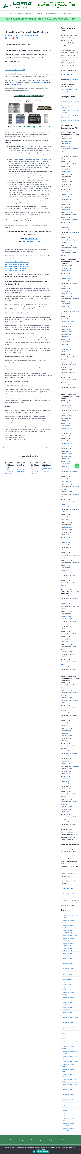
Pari (76, 219)
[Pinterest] (13, 38)
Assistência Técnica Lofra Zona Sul (15, 270)
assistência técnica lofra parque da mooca (68, 944)
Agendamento (43, 1140)
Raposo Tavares (69, 789)
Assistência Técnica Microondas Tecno (9, 465)
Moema (66, 535)
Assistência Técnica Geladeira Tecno (21, 465)
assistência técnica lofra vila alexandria (69, 1109)
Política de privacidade (69, 1140)
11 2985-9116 (49, 5)
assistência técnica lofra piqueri (68, 998)
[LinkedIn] (17, 38)
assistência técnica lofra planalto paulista (68, 1008)
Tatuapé (66, 641)
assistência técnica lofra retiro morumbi (69, 1032)
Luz (76, 214)
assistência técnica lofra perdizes (68, 988)
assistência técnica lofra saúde (70, 1061)
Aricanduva (67, 616)
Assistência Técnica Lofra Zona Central (17, 262)
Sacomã (66, 550)
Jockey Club (68, 527)
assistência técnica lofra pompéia (68, 1013)
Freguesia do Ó (68, 293)
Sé (76, 247)
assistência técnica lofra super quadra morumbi (70, 1075)
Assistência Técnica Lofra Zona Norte (16, 268)
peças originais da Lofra (37, 159)
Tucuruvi (66, 352)
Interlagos (67, 458)
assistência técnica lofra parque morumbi (68, 968)
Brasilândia (67, 271)
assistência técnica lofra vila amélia (69, 1119)
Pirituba (66, 781)
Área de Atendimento (31, 1140)
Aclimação (67, 143)
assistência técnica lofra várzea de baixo (68, 1129)
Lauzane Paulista (69, 321)
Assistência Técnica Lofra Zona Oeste (16, 264)
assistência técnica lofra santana (68, 1047)
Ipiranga (66, 466)
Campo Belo (68, 428)
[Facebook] (6, 38)
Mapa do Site (57, 1140)
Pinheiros (67, 773)
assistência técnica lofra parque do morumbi (68, 949)
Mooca (66, 629)
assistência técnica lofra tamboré (68, 1090)
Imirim (77, 298)
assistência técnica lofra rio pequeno (69, 1037)
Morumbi (67, 542)
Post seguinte (51, 448)
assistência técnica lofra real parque (69, 1027)
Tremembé (67, 344)
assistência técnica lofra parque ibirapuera (68, 959)
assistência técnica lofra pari (69, 935)
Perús (77, 766)
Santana (66, 336)
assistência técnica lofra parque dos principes (68, 954)
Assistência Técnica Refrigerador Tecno (34, 465)
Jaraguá (66, 741)
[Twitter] (10, 38)
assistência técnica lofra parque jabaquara (68, 964)
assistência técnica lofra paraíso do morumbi (68, 931)
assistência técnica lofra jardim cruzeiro (70, 916)
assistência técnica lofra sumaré (68, 1070)
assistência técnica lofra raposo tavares (68, 1022)
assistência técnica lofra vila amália (69, 1114)
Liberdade (67, 209)
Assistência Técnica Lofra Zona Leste (16, 266)
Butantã (66, 725)
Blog (50, 1140)
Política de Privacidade (42, 1151)
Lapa (76, 753)
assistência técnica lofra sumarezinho (68, 1065)
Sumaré (66, 812)
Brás (76, 164)
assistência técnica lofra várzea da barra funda (68, 1124)
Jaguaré (66, 733)
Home (7, 1140)
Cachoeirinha (68, 278)
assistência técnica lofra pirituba (68, 1003)
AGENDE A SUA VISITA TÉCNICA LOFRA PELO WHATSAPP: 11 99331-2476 (40, 19)
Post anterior (6, 448)
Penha (77, 634)
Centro (66, 179)
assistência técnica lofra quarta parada (70, 1018)
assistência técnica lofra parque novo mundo (68, 973)
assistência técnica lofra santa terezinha (69, 1052)
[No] (79, 1150)
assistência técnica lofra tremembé (68, 1099)
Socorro (66, 570)
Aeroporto (67, 405)
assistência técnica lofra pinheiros (68, 993)
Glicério (66, 202)
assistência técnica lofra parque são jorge (68, 983)
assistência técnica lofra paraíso (68, 926)
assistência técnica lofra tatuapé (68, 1094)
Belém (77, 621)
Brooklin (66, 420)
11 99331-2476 (34, 241)
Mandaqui (67, 329)
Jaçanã (66, 306)
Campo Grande (68, 436)
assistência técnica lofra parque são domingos (68, 978)
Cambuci (67, 171)
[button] (33, 14)
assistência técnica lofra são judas (69, 1080)
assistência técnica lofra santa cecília (69, 1042)
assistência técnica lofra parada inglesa (68, 921)
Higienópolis (68, 194)
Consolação (68, 187)
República (67, 227)
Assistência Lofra (9, 469)
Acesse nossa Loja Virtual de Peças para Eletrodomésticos (70, 89)
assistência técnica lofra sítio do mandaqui (69, 1085)
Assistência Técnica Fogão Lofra (46, 464)
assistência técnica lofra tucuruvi (68, 1104)
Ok (34, 1151)
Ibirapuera (67, 451)
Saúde (77, 562)
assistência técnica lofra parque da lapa (68, 939)
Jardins (66, 519)
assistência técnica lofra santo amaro (69, 1057)
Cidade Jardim (68, 443)
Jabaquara (67, 481)
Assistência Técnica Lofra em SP (15, 70)
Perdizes (67, 761)
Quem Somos (14, 1140)
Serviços (21, 1140)
